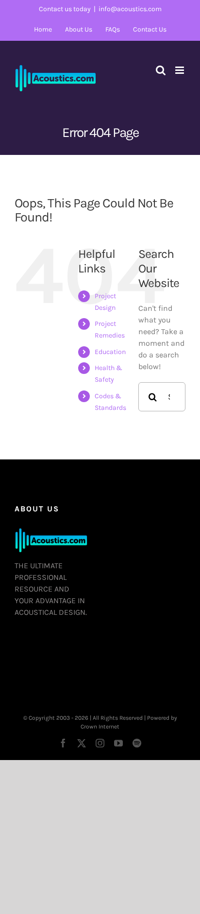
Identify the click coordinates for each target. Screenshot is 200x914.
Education (110, 352)
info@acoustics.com (130, 9)
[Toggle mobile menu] (180, 70)
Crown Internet (100, 726)
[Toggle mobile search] (161, 70)
